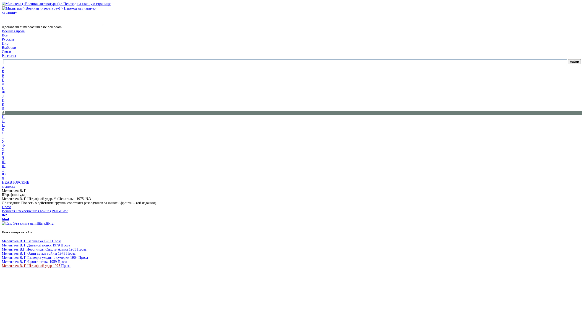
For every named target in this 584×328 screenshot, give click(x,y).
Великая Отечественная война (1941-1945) (35, 211)
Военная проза (13, 31)
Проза (6, 207)
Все (5, 35)
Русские (8, 39)
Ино (5, 43)
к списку (9, 186)
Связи (6, 52)
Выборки (9, 47)
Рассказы (9, 56)
